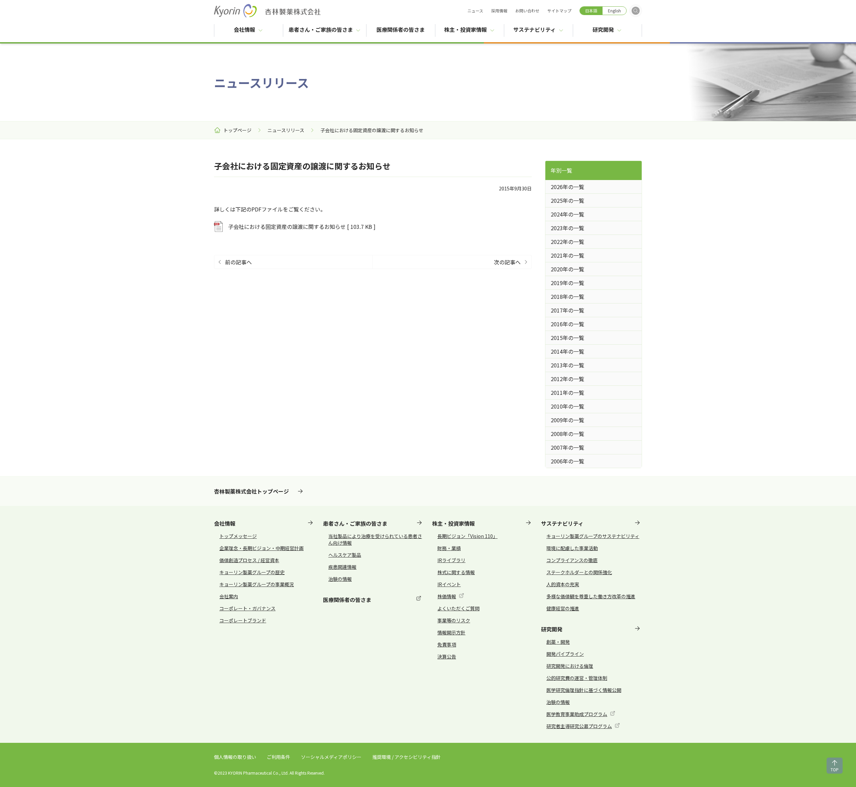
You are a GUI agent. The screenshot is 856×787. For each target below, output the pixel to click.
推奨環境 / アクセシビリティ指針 (406, 757)
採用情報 (499, 10)
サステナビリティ (534, 29)
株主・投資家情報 (465, 29)
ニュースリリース (286, 130)
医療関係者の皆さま (406, 29)
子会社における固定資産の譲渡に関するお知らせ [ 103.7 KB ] (302, 227)
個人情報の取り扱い (235, 757)
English (614, 10)
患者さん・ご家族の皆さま (321, 29)
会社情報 (244, 29)
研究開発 (603, 29)
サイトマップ (559, 10)
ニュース (475, 10)
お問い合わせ (527, 10)
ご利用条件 (278, 757)
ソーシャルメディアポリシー (331, 757)
